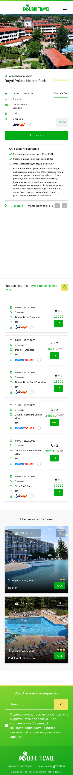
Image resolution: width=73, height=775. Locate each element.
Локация (17, 205)
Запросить (36, 135)
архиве (15, 737)
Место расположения (41, 205)
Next (67, 42)
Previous (5, 42)
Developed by (45, 766)
